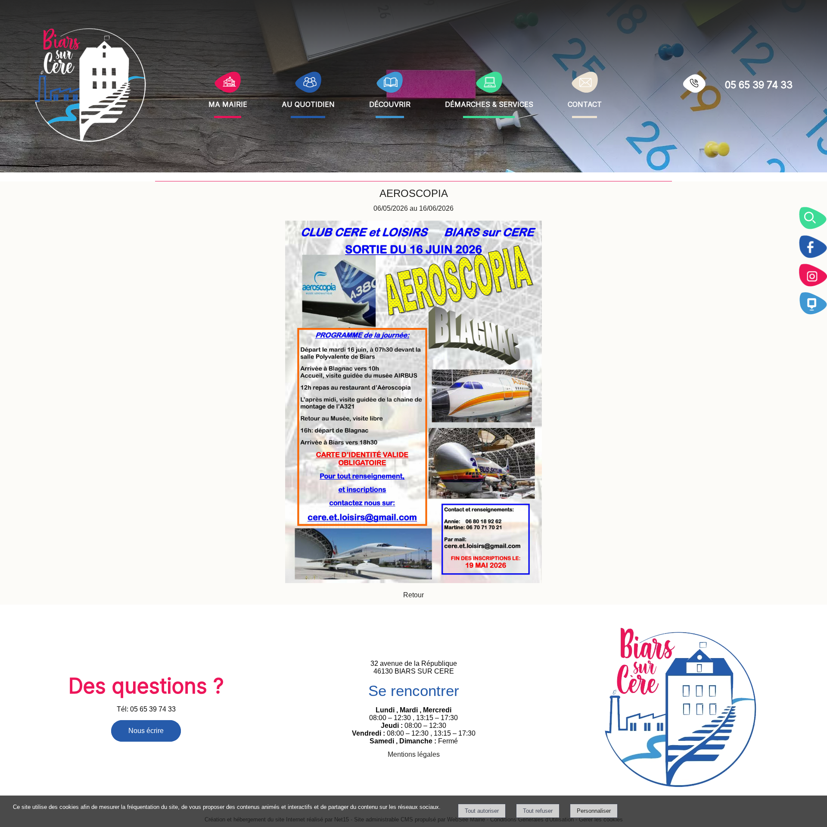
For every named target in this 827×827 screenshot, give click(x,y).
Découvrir (389, 103)
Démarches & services (489, 103)
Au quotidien (308, 103)
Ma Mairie (227, 103)
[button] (813, 218)
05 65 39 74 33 (759, 85)
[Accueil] (91, 84)
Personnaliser (594, 811)
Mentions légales (414, 754)
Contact (585, 103)
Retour (413, 595)
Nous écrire (146, 730)
